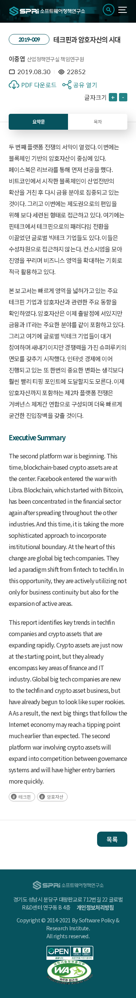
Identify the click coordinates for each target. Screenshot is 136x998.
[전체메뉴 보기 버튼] (122, 10)
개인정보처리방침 (95, 907)
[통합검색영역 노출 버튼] (108, 10)
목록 (112, 839)
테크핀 (25, 796)
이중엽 (17, 58)
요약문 (38, 121)
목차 (98, 121)
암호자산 (55, 796)
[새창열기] (69, 953)
